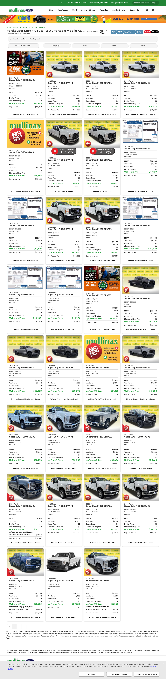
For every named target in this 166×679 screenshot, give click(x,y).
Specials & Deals (88, 10)
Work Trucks (63, 10)
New (51, 10)
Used (74, 10)
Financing (104, 10)
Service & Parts (118, 10)
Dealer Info (134, 10)
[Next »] (23, 626)
